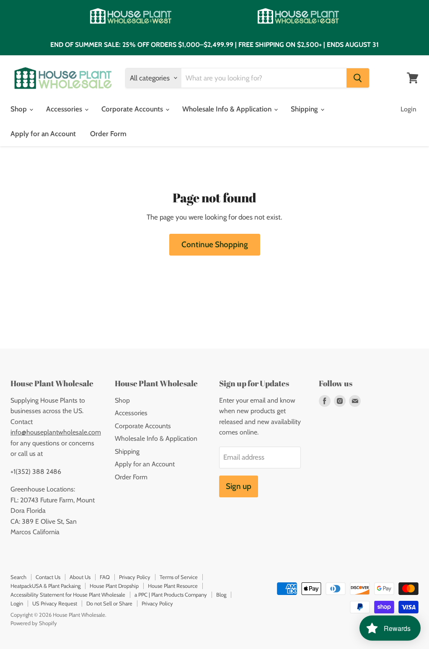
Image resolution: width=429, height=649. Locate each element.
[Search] (357, 78)
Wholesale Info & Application (227, 109)
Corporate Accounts (133, 109)
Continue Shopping (214, 244)
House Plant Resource (173, 585)
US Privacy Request (54, 603)
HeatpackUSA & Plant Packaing (45, 585)
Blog (221, 594)
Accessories (65, 109)
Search (18, 577)
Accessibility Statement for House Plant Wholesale (67, 594)
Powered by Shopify (33, 623)
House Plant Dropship (114, 585)
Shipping (305, 109)
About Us (80, 577)
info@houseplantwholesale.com (55, 432)
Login (408, 109)
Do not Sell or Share (109, 603)
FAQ (105, 577)
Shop (19, 109)
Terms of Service (179, 577)
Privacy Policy (134, 577)
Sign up (238, 486)
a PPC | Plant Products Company (170, 594)
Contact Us (48, 577)
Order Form (108, 133)
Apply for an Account (43, 133)
